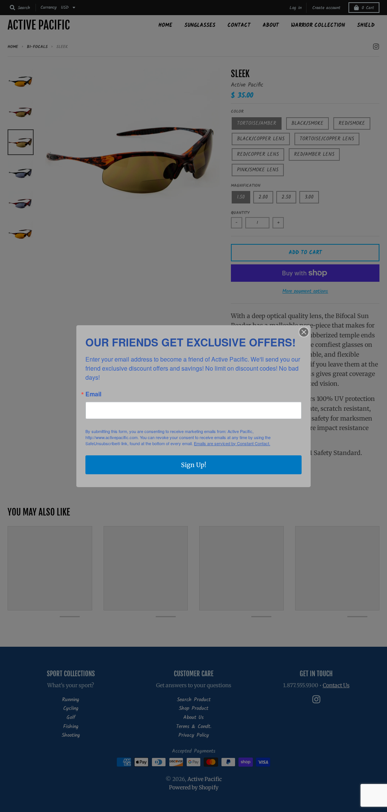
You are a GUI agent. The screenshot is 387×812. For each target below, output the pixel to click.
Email (93, 394)
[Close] (303, 332)
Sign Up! (193, 465)
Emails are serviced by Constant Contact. (232, 443)
